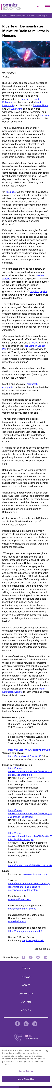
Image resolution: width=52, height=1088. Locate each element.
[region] (26, 1066)
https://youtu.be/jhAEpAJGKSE (24, 756)
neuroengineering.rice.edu (22, 908)
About (26, 985)
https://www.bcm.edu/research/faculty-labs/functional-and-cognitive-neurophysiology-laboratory (29, 886)
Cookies (26, 1010)
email (45, 957)
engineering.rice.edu (33, 940)
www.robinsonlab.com (35, 874)
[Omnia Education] (11, 6)
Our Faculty (26, 993)
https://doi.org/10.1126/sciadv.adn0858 (29, 749)
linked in (38, 957)
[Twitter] (26, 1023)
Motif (34, 342)
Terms (26, 968)
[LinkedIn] (34, 1023)
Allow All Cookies (26, 1079)
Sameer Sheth (40, 105)
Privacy (26, 976)
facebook (23, 957)
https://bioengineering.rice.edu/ (25, 931)
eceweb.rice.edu (17, 921)
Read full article (41, 948)
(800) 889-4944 (31, 1039)
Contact (26, 1002)
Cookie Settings (26, 1071)
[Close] (47, 1051)
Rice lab (25, 99)
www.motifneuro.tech (19, 899)
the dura (44, 115)
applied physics (38, 291)
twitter (30, 957)
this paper (11, 191)
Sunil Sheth (16, 108)
